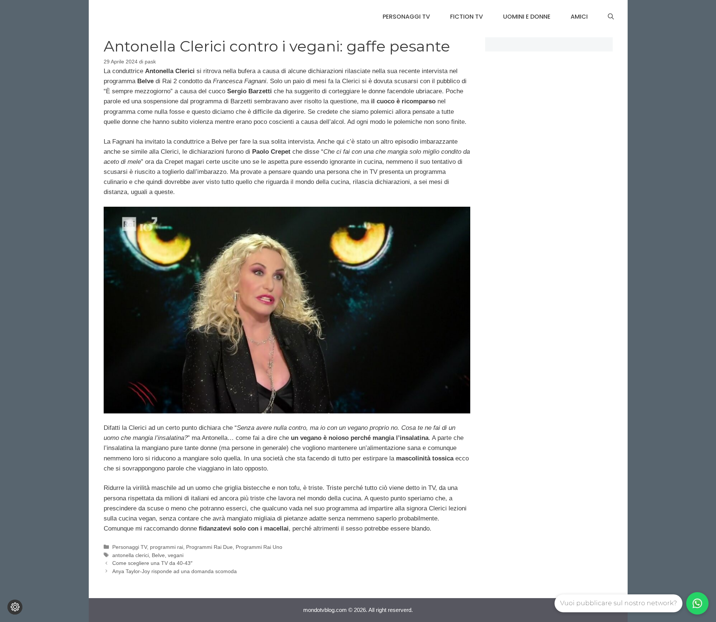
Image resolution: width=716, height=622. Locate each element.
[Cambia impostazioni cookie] (14, 607)
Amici (579, 16)
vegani (175, 555)
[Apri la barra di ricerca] (611, 16)
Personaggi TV (406, 16)
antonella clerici (130, 555)
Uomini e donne (526, 16)
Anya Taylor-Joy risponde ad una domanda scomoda (174, 571)
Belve (158, 555)
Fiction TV (466, 16)
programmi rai (166, 547)
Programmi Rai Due (209, 547)
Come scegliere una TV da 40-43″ (152, 563)
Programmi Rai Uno (259, 547)
